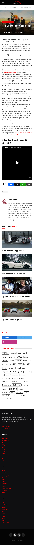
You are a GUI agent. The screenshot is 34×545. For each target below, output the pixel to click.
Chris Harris (27, 360)
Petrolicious (25, 385)
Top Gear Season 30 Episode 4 (13, 320)
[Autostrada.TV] (17, 2)
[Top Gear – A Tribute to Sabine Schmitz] (17, 285)
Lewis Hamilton (27, 371)
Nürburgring (6, 385)
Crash (13, 364)
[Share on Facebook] (11, 184)
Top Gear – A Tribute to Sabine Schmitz (16, 297)
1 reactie (21, 32)
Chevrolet (19, 360)
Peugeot (4, 504)
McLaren (6, 378)
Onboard (16, 385)
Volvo (3, 524)
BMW (19, 357)
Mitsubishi (4, 490)
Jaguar (23, 368)
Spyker (3, 513)
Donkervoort (5, 455)
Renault (12, 392)
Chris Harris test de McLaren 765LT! (14, 274)
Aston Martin (22, 353)
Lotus (3, 481)
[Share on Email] (29, 184)
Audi (4, 357)
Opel (3, 502)
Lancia (3, 477)
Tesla (8, 395)
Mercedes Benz (8, 382)
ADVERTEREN (5, 425)
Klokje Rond (5, 372)
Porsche (12, 388)
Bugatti (26, 357)
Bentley (4, 446)
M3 (3, 375)
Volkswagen (7, 398)
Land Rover (5, 474)
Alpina (3, 444)
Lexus (3, 479)
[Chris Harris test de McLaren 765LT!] (17, 262)
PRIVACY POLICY (6, 428)
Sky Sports (19, 392)
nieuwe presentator (10, 72)
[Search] (31, 2)
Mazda (23, 375)
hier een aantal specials (10, 135)
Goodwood (11, 368)
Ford (4, 368)
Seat (3, 511)
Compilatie (5, 364)
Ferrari (26, 364)
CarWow (11, 360)
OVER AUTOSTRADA (6, 427)
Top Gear (4, 192)
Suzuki (3, 517)
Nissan (26, 381)
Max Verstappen (12, 375)
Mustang (19, 382)
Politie (4, 389)
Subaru (26, 392)
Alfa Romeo (13, 353)
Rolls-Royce (5, 509)
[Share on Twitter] (17, 184)
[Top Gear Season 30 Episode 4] (17, 308)
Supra (3, 395)
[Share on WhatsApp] (23, 184)
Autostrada (7, 32)
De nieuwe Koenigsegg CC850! (13, 251)
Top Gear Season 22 (8, 22)
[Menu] (3, 2)
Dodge (19, 364)
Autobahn (12, 357)
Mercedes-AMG (18, 378)
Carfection (4, 360)
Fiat (3, 458)
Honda (18, 368)
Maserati (4, 483)
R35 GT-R (21, 389)
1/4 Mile (5, 353)
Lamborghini (16, 371)
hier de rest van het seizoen (23, 133)
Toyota (23, 395)
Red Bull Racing (5, 392)
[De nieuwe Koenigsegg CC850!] (17, 239)
